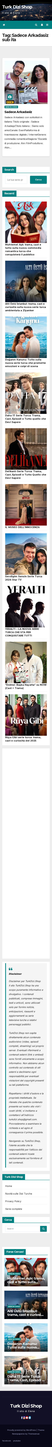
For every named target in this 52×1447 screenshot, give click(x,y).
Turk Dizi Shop (17, 7)
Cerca (38, 179)
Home (8, 1186)
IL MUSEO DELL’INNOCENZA (22, 527)
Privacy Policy (13, 1201)
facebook (6, 1441)
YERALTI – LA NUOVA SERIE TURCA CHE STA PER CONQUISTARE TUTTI (22, 632)
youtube (17, 1441)
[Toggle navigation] (47, 25)
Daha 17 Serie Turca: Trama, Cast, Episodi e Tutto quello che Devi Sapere (25, 419)
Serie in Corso (11, 107)
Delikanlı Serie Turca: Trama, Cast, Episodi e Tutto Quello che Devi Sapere (25, 474)
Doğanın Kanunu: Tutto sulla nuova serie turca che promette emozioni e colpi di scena (25, 363)
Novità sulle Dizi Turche (18, 1193)
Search (9, 169)
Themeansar (33, 1434)
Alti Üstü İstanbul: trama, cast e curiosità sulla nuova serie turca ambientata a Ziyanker (25, 307)
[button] (36, 24)
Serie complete (13, 1208)
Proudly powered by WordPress (22, 1430)
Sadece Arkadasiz (18, 112)
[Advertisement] (26, 853)
